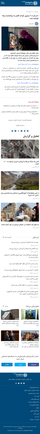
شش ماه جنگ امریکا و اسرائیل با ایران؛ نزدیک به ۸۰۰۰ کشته (21, 162)
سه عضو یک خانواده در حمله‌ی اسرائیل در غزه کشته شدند (20, 224)
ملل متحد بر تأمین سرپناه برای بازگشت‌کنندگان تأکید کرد (10, 323)
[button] (27, 131)
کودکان (19, 120)
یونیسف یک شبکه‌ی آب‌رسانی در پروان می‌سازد (24, 242)
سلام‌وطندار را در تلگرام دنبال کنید (28, 82)
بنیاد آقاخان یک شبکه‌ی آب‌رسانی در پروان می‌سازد (23, 248)
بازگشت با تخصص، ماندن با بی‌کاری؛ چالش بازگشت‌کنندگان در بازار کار (30, 344)
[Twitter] (21, 383)
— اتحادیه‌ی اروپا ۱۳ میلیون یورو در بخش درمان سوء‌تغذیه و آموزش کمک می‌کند (20, 112)
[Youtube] (18, 383)
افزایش (15, 120)
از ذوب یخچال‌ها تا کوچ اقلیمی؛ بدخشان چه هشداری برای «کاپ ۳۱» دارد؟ (20, 194)
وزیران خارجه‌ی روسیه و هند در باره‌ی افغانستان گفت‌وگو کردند (11, 344)
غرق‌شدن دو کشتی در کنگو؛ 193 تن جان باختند (24, 285)
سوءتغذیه (10, 120)
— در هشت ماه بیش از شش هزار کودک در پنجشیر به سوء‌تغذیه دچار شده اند (21, 106)
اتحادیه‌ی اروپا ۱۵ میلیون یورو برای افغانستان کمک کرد (31, 323)
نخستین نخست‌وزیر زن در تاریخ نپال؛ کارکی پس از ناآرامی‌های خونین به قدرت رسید (20, 277)
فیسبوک (33, 364)
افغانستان (25, 120)
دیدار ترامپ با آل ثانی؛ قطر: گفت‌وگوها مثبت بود (23, 263)
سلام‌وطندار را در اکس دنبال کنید (28, 64)
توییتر (20, 364)
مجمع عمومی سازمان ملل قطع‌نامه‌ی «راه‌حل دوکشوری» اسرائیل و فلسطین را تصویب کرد (22, 292)
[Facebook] (24, 383)
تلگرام (7, 364)
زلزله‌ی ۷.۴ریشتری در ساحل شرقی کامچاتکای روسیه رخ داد (21, 270)
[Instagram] (16, 383)
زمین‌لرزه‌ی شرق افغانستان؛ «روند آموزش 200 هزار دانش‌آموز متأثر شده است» (21, 256)
